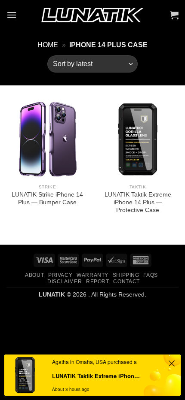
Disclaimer (64, 282)
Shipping (126, 275)
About (34, 275)
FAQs (150, 275)
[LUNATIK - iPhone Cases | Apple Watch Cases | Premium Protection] (92, 15)
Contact (126, 282)
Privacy (60, 275)
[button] (11, 14)
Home (47, 44)
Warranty (92, 275)
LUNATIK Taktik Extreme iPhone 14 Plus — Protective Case (138, 202)
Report (97, 282)
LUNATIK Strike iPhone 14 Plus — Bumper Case (47, 198)
